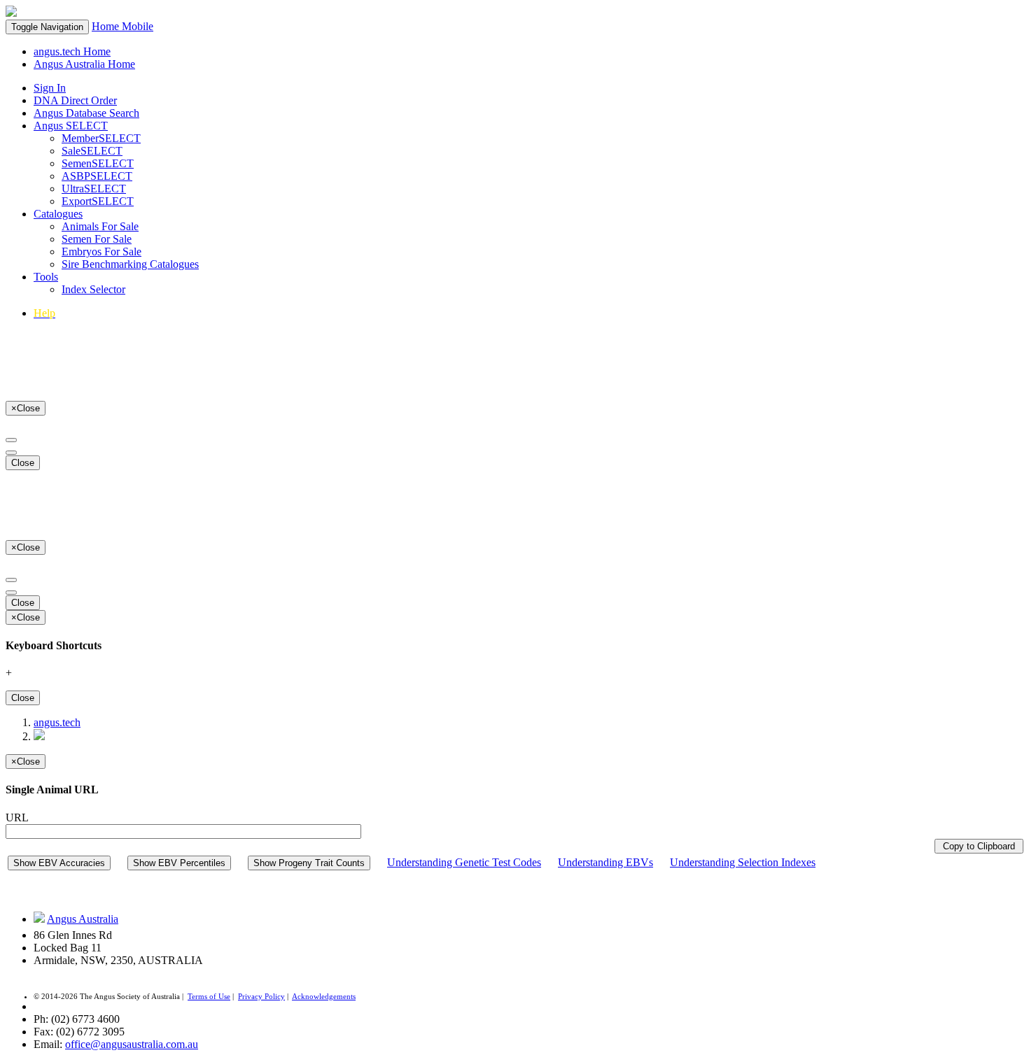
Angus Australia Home (84, 64)
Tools (46, 277)
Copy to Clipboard (979, 846)
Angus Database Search (86, 113)
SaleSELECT (92, 151)
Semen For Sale (97, 239)
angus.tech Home (72, 51)
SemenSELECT (98, 163)
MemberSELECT (101, 138)
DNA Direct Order (75, 100)
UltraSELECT (94, 188)
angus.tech (57, 722)
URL (17, 817)
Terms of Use (209, 996)
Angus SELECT (71, 126)
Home (107, 26)
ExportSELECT (98, 201)
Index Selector (93, 289)
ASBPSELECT (97, 176)
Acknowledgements (324, 996)
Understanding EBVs (605, 862)
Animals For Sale (100, 226)
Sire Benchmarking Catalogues (130, 264)
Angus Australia (82, 919)
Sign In (50, 88)
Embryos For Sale (101, 251)
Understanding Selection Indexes (743, 862)
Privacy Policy (261, 996)
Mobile (137, 26)
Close (22, 463)
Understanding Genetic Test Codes (464, 862)
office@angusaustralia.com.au (131, 1044)
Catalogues (58, 214)
